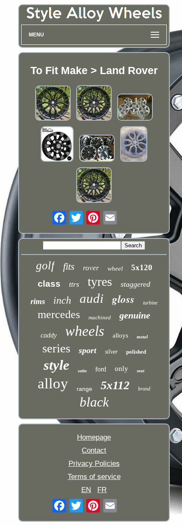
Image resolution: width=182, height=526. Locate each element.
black (94, 402)
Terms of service (94, 477)
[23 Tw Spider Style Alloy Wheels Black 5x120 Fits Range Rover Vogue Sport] (93, 186)
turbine (150, 303)
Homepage (94, 437)
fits (68, 266)
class (49, 283)
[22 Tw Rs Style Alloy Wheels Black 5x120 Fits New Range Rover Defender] (52, 104)
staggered (135, 284)
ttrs (74, 284)
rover (91, 268)
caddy (49, 335)
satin (82, 370)
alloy (53, 383)
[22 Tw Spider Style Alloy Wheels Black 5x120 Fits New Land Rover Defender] (93, 104)
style (56, 365)
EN (86, 490)
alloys (120, 335)
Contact (94, 450)
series (56, 348)
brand (144, 389)
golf (45, 265)
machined (99, 317)
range (84, 388)
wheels (84, 331)
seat (140, 370)
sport (88, 350)
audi (92, 298)
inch (62, 300)
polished (136, 352)
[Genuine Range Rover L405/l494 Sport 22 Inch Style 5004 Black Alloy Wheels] (134, 145)
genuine (134, 315)
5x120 (141, 267)
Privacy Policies (94, 464)
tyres (100, 281)
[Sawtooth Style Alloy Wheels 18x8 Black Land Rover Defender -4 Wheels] (57, 145)
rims (37, 301)
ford (100, 369)
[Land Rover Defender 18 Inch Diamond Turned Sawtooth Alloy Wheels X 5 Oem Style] (96, 149)
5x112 (115, 385)
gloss (123, 298)
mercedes (59, 314)
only (121, 369)
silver (111, 352)
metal (142, 336)
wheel (115, 268)
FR (102, 490)
